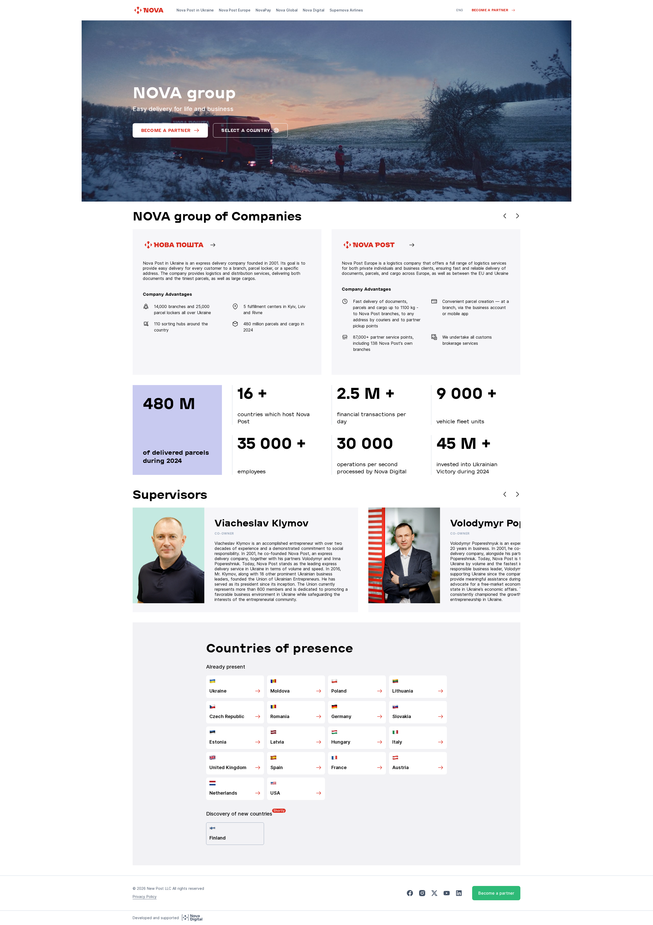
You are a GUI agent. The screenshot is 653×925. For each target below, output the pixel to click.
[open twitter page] (434, 893)
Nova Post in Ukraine (195, 10)
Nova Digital (313, 10)
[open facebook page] (410, 893)
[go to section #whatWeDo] (426, 302)
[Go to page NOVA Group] (227, 302)
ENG (459, 10)
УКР (459, 17)
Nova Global (287, 10)
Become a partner (496, 893)
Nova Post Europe (234, 10)
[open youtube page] (447, 893)
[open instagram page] (422, 893)
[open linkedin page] (459, 893)
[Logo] (149, 10)
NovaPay (263, 10)
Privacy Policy (145, 896)
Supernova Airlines (346, 10)
